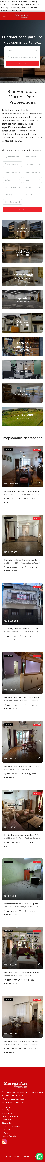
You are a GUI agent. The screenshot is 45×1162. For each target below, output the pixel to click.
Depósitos (6, 1120)
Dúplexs (5, 1123)
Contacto (6, 1107)
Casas (4, 1110)
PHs (3, 1133)
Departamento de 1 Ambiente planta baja (24, 904)
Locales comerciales (10, 1126)
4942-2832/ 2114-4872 (14, 1096)
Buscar (22, 64)
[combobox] (22, 50)
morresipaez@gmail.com (15, 1099)
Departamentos (8, 1116)
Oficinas (5, 1129)
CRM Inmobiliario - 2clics (29, 1157)
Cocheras (6, 1113)
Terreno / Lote (8, 1136)
